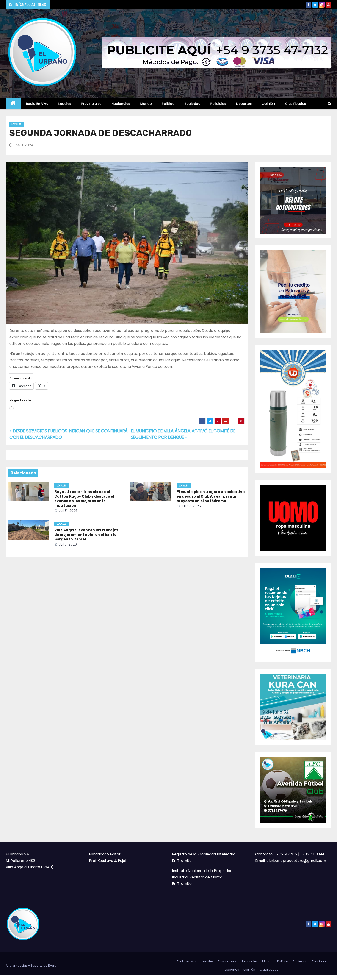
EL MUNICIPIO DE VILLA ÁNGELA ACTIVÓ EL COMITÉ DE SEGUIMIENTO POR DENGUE (183, 434)
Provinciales (91, 103)
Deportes (244, 103)
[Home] (13, 104)
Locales (64, 103)
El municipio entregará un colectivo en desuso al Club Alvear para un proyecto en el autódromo (211, 496)
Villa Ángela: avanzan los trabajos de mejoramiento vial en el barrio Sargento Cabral (86, 534)
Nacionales (121, 103)
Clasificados (295, 103)
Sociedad (192, 103)
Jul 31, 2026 (68, 510)
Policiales (218, 103)
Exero (52, 965)
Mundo (146, 103)
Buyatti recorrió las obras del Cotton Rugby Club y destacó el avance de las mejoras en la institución (84, 499)
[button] (329, 103)
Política (168, 103)
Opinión (268, 103)
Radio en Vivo (37, 103)
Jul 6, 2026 (68, 544)
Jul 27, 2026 (191, 506)
